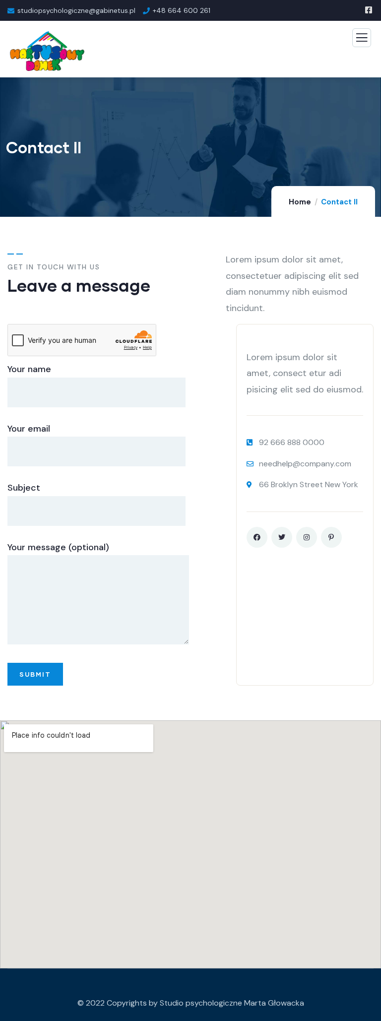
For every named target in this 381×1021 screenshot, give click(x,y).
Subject (23, 488)
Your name (29, 369)
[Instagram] (306, 537)
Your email (28, 429)
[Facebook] (257, 537)
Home (300, 202)
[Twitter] (281, 537)
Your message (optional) (58, 547)
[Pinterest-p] (331, 537)
